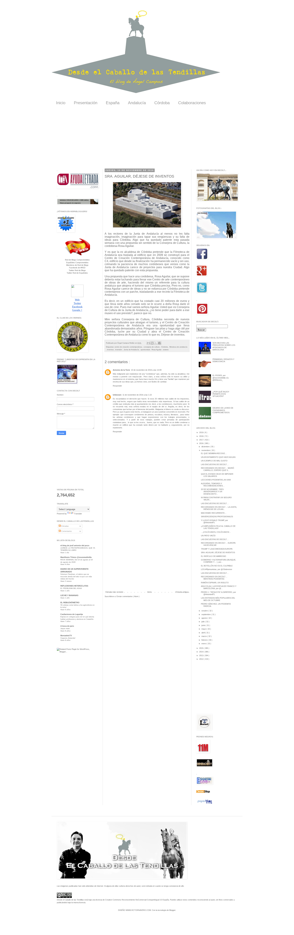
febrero (204, 640)
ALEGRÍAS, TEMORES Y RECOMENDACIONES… (213, 484)
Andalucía (137, 102)
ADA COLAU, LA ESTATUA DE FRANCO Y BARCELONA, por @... (218, 587)
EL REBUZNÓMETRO (69, 602)
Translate (78, 514)
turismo (166, 350)
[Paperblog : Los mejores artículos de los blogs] (204, 804)
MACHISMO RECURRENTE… (213, 513)
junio (203, 625)
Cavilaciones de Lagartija (71, 614)
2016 (201, 443)
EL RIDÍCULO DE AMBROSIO (213, 556)
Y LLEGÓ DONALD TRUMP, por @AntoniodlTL (214, 521)
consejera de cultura (152, 347)
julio (203, 622)
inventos (110, 350)
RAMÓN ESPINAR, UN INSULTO (215, 583)
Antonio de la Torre (121, 370)
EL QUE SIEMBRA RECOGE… (214, 453)
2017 (201, 440)
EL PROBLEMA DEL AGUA (71, 588)
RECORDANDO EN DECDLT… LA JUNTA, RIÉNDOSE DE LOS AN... (219, 508)
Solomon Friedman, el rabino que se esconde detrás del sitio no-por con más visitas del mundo (76, 576)
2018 (201, 436)
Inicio (60, 102)
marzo (204, 636)
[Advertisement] (147, 139)
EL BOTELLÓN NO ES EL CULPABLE (217, 566)
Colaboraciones (192, 102)
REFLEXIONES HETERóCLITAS (74, 586)
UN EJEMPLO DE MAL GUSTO (214, 461)
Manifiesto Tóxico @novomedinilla (76, 557)
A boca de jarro (67, 626)
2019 (201, 432)
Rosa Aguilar (157, 350)
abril (203, 633)
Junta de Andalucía (132, 350)
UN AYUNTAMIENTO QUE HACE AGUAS (218, 457)
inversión (119, 350)
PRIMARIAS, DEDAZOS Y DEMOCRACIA (223, 360)
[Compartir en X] (156, 343)
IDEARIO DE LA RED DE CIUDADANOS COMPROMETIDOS (223, 410)
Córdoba (162, 102)
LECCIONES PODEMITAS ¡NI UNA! (216, 480)
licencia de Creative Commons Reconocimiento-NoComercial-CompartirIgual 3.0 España (132, 900)
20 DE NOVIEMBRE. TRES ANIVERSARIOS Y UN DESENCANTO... (212, 491)
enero (204, 644)
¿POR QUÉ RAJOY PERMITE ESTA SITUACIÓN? (221, 394)
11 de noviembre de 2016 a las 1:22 (137, 395)
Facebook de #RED (77, 268)
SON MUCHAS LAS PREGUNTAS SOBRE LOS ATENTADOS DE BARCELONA (224, 346)
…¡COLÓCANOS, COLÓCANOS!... (216, 532)
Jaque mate (65, 628)
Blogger (172, 910)
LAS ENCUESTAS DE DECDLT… (215, 464)
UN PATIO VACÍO (208, 536)
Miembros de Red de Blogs (77, 265)
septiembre (206, 614)
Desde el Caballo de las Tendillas (70, 900)
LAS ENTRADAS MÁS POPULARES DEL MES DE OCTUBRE (218, 599)
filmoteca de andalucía (178, 347)
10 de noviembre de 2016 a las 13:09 (146, 370)
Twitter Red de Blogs (77, 270)
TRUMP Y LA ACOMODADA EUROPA (216, 549)
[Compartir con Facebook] (159, 343)
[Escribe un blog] (152, 343)
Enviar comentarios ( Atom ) (128, 596)
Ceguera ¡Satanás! (67, 638)
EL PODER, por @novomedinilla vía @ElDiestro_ (220, 377)
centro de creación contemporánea (129, 347)
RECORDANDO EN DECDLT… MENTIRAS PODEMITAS (214, 578)
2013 (201, 655)
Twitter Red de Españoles (77, 273)
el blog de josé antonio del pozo (74, 545)
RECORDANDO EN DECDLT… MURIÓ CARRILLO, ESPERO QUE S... (217, 469)
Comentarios (66, 531)
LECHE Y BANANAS (69, 595)
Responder (117, 386)
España (112, 102)
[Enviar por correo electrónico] (148, 343)
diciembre (205, 447)
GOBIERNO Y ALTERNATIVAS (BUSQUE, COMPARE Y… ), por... (218, 561)
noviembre (206, 450)
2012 (201, 659)
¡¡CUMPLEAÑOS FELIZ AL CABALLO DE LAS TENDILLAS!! (218, 527)
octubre (204, 611)
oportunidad (146, 350)
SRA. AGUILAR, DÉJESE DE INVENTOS (218, 552)
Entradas (65, 526)
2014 (201, 652)
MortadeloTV (66, 636)
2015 (201, 648)
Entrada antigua (182, 592)
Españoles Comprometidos (77, 263)
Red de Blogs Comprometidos (77, 260)
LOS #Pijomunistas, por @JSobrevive (216, 569)
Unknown (117, 395)
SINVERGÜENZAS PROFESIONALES (217, 517)
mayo (204, 629)
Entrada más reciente (114, 592)
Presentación (85, 102)
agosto (204, 618)
